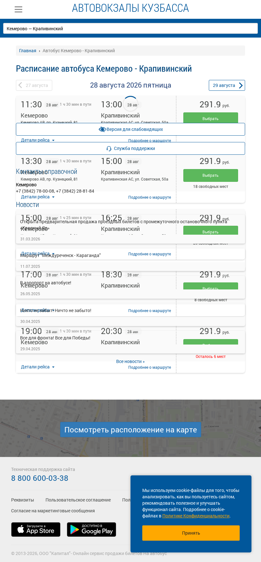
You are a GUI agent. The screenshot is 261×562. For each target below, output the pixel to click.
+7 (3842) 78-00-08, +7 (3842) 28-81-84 (55, 191)
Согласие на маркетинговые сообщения (53, 511)
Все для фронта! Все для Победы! (55, 338)
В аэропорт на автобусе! (45, 283)
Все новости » (130, 361)
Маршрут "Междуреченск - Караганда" (60, 255)
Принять (191, 533)
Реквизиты (22, 500)
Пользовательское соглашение (78, 500)
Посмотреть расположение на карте (130, 429)
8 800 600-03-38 (39, 478)
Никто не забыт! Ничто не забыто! (55, 310)
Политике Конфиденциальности (195, 516)
